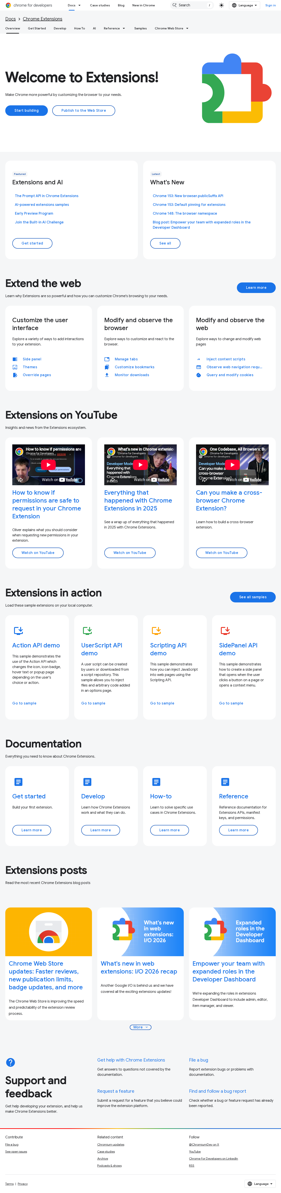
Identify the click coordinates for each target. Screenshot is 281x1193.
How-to (161, 796)
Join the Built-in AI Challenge (39, 222)
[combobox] (192, 5)
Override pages (37, 375)
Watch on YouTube (38, 553)
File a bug (198, 1060)
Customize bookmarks (135, 367)
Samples (140, 28)
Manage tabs (126, 359)
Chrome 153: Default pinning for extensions (189, 205)
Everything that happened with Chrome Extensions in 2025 (138, 500)
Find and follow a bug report (217, 1091)
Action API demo (36, 645)
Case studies (100, 5)
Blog (121, 5)
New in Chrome (143, 5)
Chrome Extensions (42, 19)
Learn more (256, 288)
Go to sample (24, 703)
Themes (30, 367)
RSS (191, 1166)
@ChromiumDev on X (204, 1144)
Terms (9, 1184)
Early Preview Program (34, 213)
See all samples (253, 597)
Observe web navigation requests (237, 367)
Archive (102, 1159)
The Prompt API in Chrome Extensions (46, 196)
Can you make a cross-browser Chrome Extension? (229, 500)
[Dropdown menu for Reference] (125, 28)
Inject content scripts (226, 359)
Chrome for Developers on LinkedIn (213, 1159)
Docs (72, 5)
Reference (112, 28)
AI (94, 28)
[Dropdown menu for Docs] (81, 5)
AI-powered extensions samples (42, 205)
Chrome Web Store (169, 28)
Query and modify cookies (230, 375)
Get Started (37, 28)
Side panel (32, 359)
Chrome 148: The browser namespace (185, 213)
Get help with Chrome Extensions (131, 1060)
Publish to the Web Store (83, 110)
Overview (12, 28)
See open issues (16, 1151)
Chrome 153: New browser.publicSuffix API (188, 196)
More (141, 1027)
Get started (32, 243)
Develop (60, 28)
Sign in (270, 5)
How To (79, 28)
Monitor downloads (132, 375)
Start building (26, 110)
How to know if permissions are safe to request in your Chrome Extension (46, 504)
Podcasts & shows (109, 1166)
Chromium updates (110, 1144)
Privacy (23, 1184)
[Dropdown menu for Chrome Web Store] (188, 28)
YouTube (195, 1151)
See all (165, 243)
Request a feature (115, 1091)
